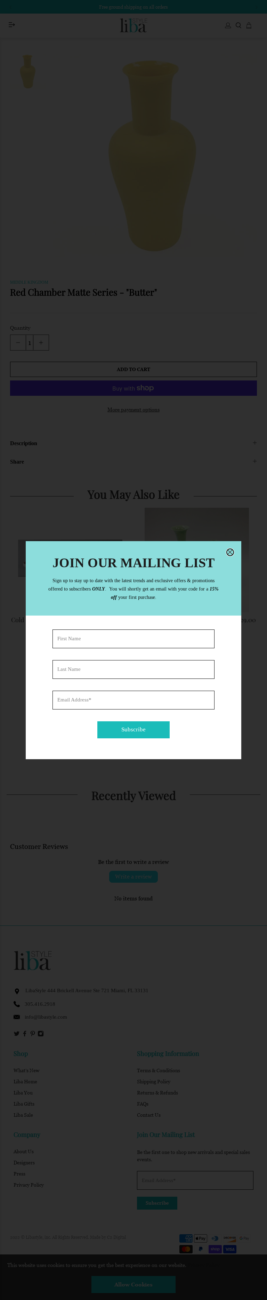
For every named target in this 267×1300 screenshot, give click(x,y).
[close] (230, 552)
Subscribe (133, 729)
